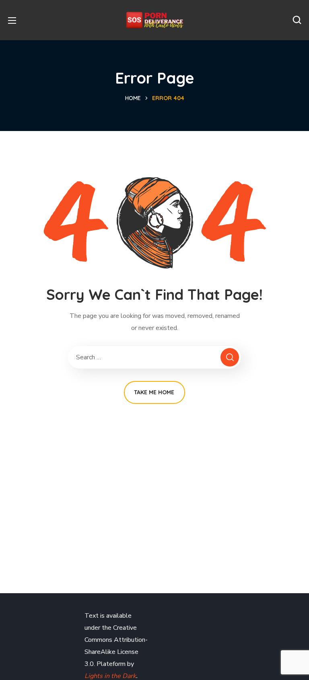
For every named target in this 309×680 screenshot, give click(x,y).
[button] (297, 20)
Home (133, 98)
